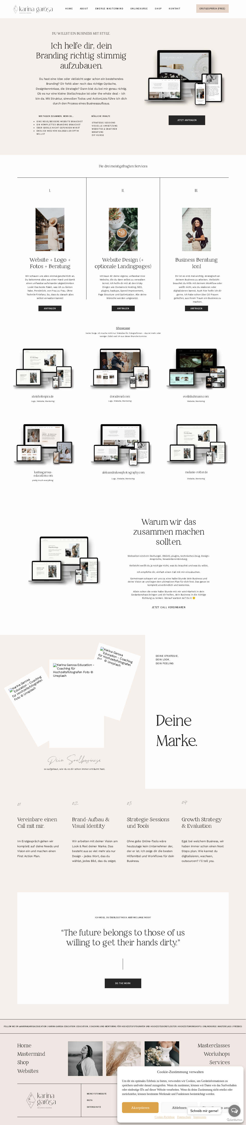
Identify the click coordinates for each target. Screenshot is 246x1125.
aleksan (107, 472)
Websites (27, 1071)
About (84, 8)
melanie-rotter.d (195, 472)
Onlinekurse (139, 8)
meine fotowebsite (97, 1093)
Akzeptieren (140, 1108)
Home (69, 8)
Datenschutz (184, 1117)
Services (219, 1062)
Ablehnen (179, 1108)
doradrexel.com (120, 396)
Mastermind (31, 1054)
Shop (158, 8)
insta (89, 1100)
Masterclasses (214, 1046)
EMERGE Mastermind (109, 8)
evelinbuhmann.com (196, 396)
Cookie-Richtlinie (165, 1117)
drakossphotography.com (128, 472)
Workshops (217, 1054)
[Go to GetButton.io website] (234, 1120)
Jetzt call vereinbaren (169, 607)
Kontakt (174, 8)
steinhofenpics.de (43, 396)
